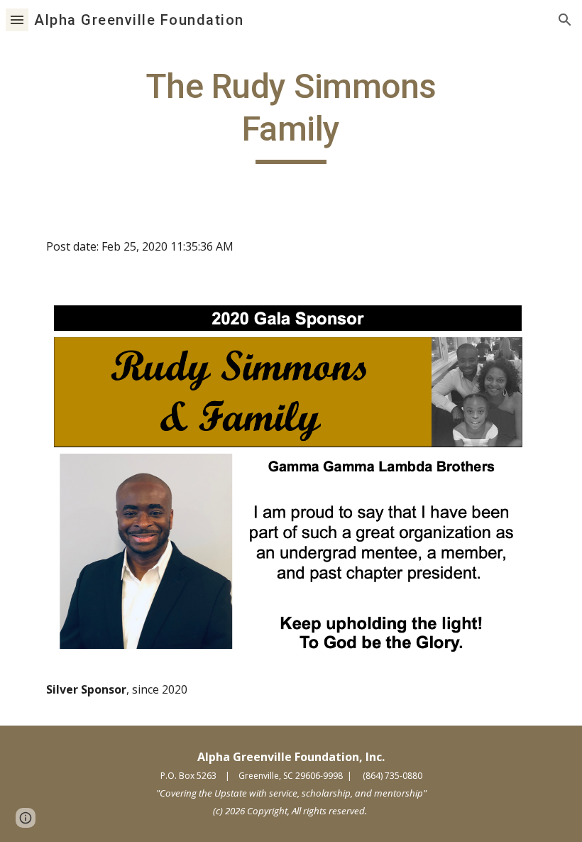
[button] (17, 19)
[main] (291, 115)
